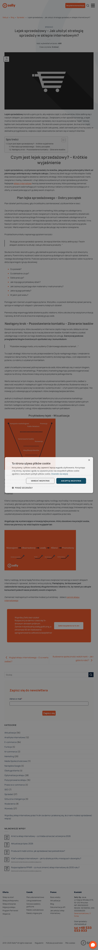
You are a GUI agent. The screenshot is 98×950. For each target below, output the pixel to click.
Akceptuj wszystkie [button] (71, 481)
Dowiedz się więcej (59, 474)
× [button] (89, 460)
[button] (22, 487)
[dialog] (49, 475)
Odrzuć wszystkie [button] (40, 481)
